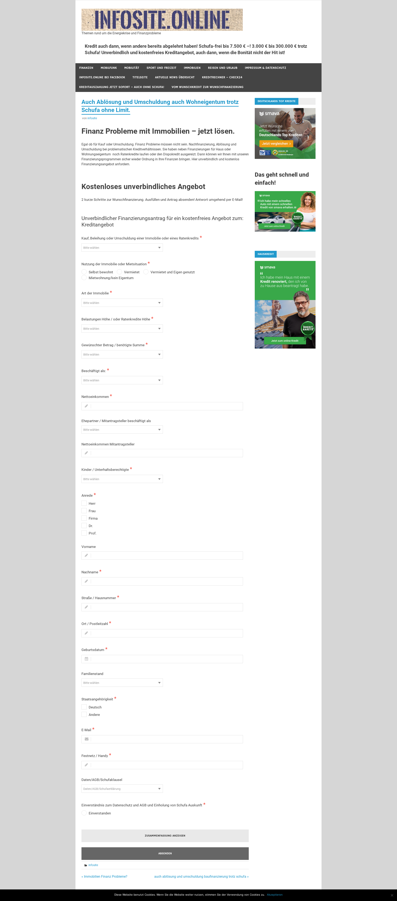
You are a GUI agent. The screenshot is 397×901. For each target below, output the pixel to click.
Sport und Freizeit (161, 68)
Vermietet (132, 272)
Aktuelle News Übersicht (175, 77)
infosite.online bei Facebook (102, 77)
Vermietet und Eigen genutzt (173, 272)
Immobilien (192, 68)
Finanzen (86, 68)
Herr (92, 503)
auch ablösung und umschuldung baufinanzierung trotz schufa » (201, 876)
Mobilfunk (109, 68)
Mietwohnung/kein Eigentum (111, 278)
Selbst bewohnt (101, 272)
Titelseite (140, 77)
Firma (93, 518)
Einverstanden (100, 813)
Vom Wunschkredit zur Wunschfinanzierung (207, 87)
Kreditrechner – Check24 (222, 77)
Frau (92, 511)
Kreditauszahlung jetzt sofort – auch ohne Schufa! (121, 87)
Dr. (91, 526)
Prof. (92, 533)
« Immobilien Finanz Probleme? (104, 876)
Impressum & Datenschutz (265, 68)
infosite (92, 118)
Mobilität (131, 68)
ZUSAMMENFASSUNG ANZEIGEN (165, 836)
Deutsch (95, 707)
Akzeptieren (275, 894)
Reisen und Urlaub (222, 68)
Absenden (165, 853)
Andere (94, 715)
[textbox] (122, 247)
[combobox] (122, 247)
